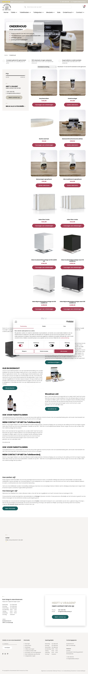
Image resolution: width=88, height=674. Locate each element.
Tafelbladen (24, 12)
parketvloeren (8, 417)
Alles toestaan (63, 351)
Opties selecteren (72, 105)
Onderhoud (67, 12)
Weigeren (24, 351)
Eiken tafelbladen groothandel (32, 654)
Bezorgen (27, 643)
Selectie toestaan (44, 351)
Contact (79, 12)
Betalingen (27, 647)
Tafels (13, 12)
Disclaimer (73, 670)
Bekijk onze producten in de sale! (14, 540)
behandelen (19, 417)
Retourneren (28, 645)
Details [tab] (44, 326)
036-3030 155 (65, 1)
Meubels (49, 12)
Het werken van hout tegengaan (33, 652)
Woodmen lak (52, 409)
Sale (58, 12)
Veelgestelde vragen (30, 656)
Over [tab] (64, 326)
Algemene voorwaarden (46, 670)
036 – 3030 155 (40, 426)
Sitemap (55, 670)
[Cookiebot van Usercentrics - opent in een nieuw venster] (67, 322)
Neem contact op (14, 97)
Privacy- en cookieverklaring (64, 670)
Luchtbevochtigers (53, 362)
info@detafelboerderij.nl (79, 1)
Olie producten (9, 388)
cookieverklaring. (65, 338)
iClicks (26, 670)
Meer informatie (10, 508)
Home (6, 12)
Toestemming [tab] (23, 326)
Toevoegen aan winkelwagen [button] (44, 105)
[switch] (36, 345)
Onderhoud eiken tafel (30, 650)
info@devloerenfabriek (54, 426)
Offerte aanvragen (29, 649)
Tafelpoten (37, 12)
